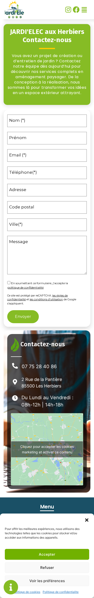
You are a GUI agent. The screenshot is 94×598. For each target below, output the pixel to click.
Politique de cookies (26, 592)
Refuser (47, 567)
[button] (86, 519)
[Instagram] (68, 9)
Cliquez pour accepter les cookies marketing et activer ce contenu (47, 449)
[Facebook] (76, 9)
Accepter (47, 554)
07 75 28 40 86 (39, 366)
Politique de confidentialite (61, 592)
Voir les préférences (47, 581)
